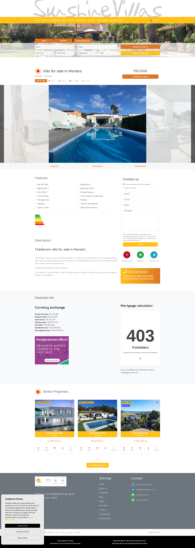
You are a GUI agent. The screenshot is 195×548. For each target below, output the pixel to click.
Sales (44, 41)
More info (80, 20)
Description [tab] (97, 166)
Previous (2, 124)
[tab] (76, 178)
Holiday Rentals (83, 41)
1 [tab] (97, 459)
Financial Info (44, 298)
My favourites (116, 20)
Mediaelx (157, 532)
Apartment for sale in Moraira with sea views (65, 543)
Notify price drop (140, 76)
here (136, 372)
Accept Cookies (22, 526)
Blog (64, 20)
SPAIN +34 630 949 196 (144, 484)
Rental (63, 41)
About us (45, 20)
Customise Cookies (22, 532)
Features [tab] (55, 166)
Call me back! (102, 20)
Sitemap (77, 532)
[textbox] (55, 46)
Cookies (70, 532)
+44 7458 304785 (141, 500)
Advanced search (140, 47)
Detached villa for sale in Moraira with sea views (129, 541)
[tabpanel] (54, 427)
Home (37, 20)
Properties (56, 20)
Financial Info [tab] (140, 166)
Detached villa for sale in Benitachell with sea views (129, 543)
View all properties (97, 465)
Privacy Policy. (152, 236)
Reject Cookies (22, 538)
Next (193, 124)
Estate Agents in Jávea (65, 541)
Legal (57, 532)
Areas (70, 20)
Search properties (140, 53)
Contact (91, 20)
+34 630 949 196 (141, 495)
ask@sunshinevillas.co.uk (145, 490)
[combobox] (54, 47)
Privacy (63, 532)
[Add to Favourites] (71, 402)
